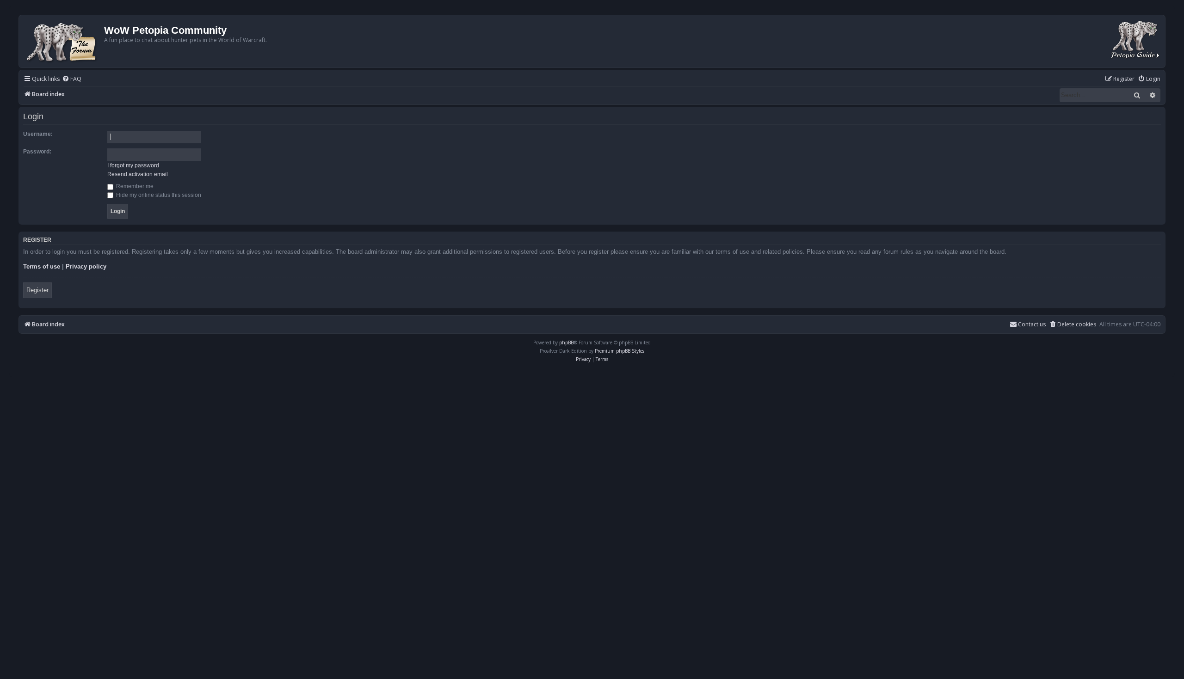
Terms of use (41, 266)
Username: (38, 134)
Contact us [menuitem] (1032, 324)
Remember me (134, 186)
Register (37, 290)
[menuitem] (71, 79)
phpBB (566, 342)
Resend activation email (137, 174)
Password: (37, 151)
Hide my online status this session (158, 195)
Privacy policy (86, 266)
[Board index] (62, 41)
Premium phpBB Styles (619, 351)
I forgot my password (133, 165)
